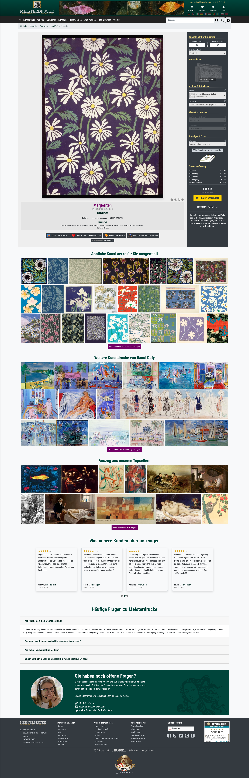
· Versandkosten (99, 732)
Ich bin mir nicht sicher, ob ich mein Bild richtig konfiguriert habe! (56, 658)
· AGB (59, 732)
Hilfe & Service (104, 20)
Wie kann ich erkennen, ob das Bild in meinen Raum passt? (53, 641)
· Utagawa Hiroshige (138, 738)
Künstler (40, 20)
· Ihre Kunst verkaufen (101, 729)
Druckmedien (90, 20)
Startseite (23, 26)
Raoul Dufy (54, 26)
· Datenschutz (62, 735)
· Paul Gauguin (136, 732)
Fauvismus (44, 26)
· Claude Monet (136, 729)
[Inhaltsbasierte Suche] (222, 20)
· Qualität (97, 735)
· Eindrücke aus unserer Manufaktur (106, 738)
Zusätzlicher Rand (194, 50)
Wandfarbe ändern (116, 235)
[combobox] (207, 53)
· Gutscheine (98, 741)
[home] (20, 19)
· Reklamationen (62, 741)
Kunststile (62, 20)
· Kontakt (60, 726)
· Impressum (61, 729)
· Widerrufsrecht (62, 738)
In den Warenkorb (209, 198)
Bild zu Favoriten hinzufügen (88, 235)
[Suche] (216, 20)
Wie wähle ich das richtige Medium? (42, 649)
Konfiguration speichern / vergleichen (208, 150)
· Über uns (60, 745)
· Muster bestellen (100, 745)
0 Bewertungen (107, 240)
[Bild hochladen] (228, 20)
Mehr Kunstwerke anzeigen (124, 527)
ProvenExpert (47, 585)
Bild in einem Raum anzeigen (145, 235)
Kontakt (116, 20)
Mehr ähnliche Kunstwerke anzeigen (124, 346)
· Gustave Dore (136, 741)
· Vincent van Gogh (137, 726)
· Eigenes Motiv (99, 726)
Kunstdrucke (29, 20)
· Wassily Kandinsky (138, 735)
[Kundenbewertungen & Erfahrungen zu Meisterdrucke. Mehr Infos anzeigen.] (217, 732)
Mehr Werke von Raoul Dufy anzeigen (124, 449)
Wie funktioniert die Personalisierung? (43, 620)
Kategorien (51, 20)
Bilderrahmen (76, 20)
